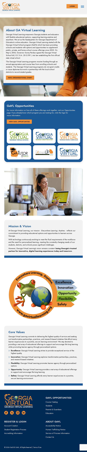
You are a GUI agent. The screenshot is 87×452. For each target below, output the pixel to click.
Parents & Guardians (53, 409)
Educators (49, 413)
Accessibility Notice (53, 425)
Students (49, 405)
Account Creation (11, 425)
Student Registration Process (15, 429)
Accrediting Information (13, 433)
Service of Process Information (58, 433)
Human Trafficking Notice (55, 429)
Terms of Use (37, 447)
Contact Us (50, 437)
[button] (72, 6)
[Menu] (82, 6)
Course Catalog (52, 402)
